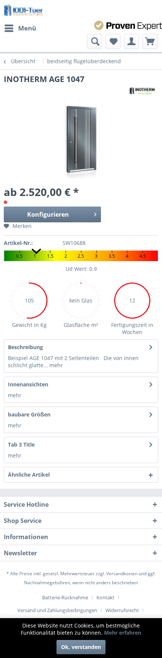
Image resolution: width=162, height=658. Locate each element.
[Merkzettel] (113, 41)
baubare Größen (29, 414)
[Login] (131, 41)
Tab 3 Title (21, 444)
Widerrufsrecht (122, 610)
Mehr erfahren (122, 632)
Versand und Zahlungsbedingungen (57, 610)
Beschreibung (25, 347)
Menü (27, 28)
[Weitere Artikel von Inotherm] (142, 90)
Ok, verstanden (81, 646)
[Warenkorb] (149, 41)
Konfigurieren (48, 214)
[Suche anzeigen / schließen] (94, 41)
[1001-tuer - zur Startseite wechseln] (23, 10)
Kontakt (105, 597)
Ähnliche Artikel (29, 474)
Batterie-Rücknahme (65, 597)
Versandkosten (122, 573)
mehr (55, 365)
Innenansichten (28, 384)
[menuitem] (20, 28)
